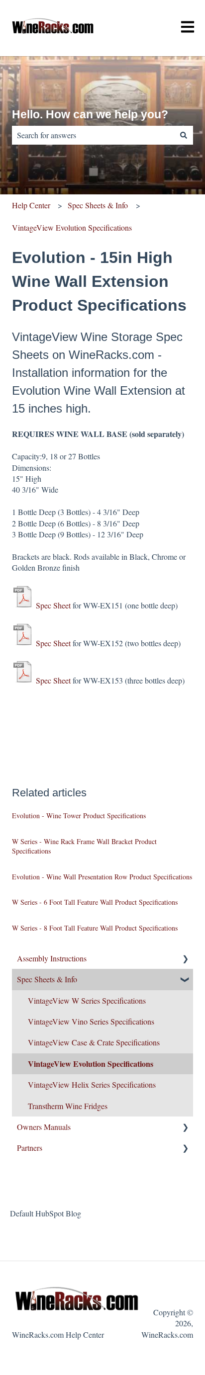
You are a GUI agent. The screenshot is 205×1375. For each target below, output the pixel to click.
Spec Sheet (53, 605)
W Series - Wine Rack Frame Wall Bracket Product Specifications (84, 846)
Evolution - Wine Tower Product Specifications (79, 815)
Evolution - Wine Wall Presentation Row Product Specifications (102, 876)
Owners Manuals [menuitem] (44, 1126)
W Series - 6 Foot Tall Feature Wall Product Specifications (95, 902)
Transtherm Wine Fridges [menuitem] (67, 1106)
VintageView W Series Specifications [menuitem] (87, 1000)
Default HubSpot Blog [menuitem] (45, 1213)
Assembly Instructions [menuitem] (52, 958)
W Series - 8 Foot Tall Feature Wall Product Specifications (95, 928)
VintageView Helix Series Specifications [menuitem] (92, 1084)
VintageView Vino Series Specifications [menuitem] (91, 1021)
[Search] (183, 135)
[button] (185, 959)
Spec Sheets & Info (98, 205)
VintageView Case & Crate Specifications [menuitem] (94, 1042)
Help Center (31, 205)
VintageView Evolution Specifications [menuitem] (90, 1063)
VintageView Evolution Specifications (72, 227)
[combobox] (93, 135)
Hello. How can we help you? (90, 114)
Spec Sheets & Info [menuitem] (47, 979)
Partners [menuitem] (29, 1147)
